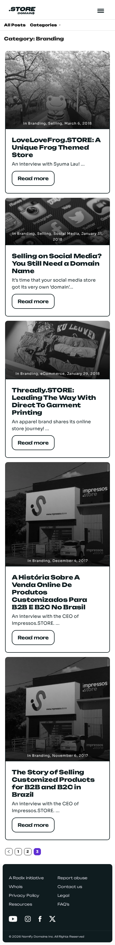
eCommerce (52, 373)
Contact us (69, 886)
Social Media (66, 233)
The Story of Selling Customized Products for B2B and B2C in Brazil (53, 783)
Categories (44, 25)
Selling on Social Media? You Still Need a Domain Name (56, 263)
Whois (15, 886)
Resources (20, 904)
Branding (37, 123)
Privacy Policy (24, 895)
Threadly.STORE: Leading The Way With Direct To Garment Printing (54, 401)
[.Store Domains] (22, 10)
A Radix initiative (26, 878)
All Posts (15, 25)
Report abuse (72, 878)
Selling (55, 123)
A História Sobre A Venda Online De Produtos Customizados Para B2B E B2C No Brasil (49, 592)
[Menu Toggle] (100, 11)
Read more (33, 178)
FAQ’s (63, 904)
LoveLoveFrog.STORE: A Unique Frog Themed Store (56, 147)
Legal (63, 895)
